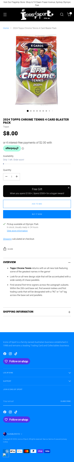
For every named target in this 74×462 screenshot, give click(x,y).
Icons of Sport (23, 439)
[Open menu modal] (4, 14)
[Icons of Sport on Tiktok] (16, 354)
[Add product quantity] (17, 176)
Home (6, 28)
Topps (6, 126)
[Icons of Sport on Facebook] (5, 354)
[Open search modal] (61, 14)
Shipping (7, 239)
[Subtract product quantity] (6, 176)
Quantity (7, 170)
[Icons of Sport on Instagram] (11, 354)
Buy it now (37, 214)
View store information (17, 231)
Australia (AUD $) (13, 434)
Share (10, 249)
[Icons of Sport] (37, 14)
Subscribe (66, 401)
